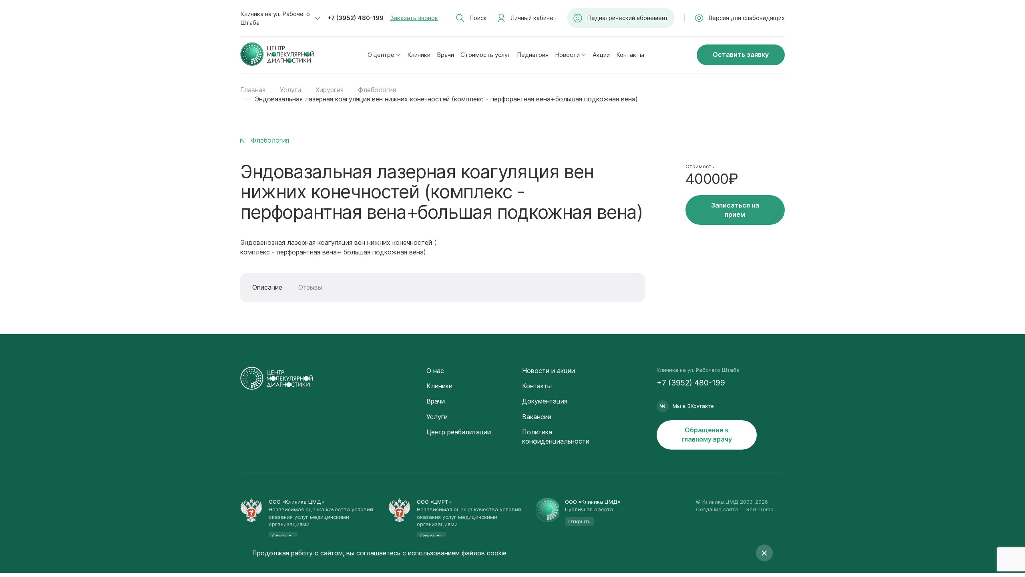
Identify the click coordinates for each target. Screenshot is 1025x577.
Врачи (445, 55)
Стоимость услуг (485, 55)
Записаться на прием (735, 209)
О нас (435, 371)
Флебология (377, 90)
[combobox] (280, 18)
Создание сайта (717, 509)
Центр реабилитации (458, 432)
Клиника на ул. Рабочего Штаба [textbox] (275, 18)
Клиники (418, 55)
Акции (601, 55)
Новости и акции (548, 371)
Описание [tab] (267, 287)
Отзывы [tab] (310, 287)
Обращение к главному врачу (706, 434)
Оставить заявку (741, 54)
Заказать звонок (414, 18)
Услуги (290, 90)
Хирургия (330, 90)
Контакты (630, 55)
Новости (567, 55)
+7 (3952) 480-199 (356, 18)
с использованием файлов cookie (454, 553)
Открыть (579, 521)
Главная (252, 90)
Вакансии (536, 417)
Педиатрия (533, 55)
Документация (544, 401)
